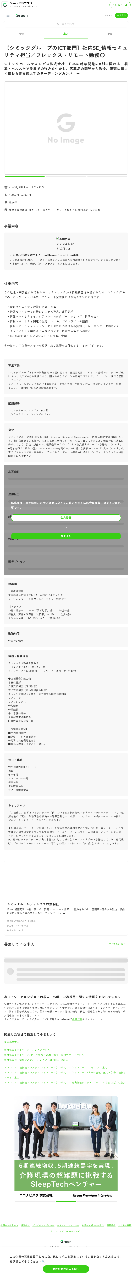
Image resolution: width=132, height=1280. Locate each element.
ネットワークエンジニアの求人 (89, 1067)
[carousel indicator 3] (107, 176)
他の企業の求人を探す (66, 1268)
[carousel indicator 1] (25, 176)
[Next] (123, 129)
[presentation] (66, 24)
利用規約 (111, 1225)
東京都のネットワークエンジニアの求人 (27, 1049)
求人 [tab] (66, 33)
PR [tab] (110, 33)
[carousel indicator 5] (107, 1201)
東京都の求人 (11, 1042)
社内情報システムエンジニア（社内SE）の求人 (99, 1082)
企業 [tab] (22, 33)
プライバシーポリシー (43, 1225)
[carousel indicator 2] (66, 176)
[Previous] (9, 129)
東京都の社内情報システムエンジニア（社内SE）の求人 (36, 1059)
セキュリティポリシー (68, 1225)
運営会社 (25, 1225)
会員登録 (121, 15)
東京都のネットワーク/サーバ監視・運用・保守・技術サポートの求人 (44, 1054)
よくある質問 (124, 1225)
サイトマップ (57, 1231)
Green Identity (74, 1231)
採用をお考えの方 (9, 1225)
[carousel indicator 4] (86, 1201)
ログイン (108, 15)
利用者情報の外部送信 (93, 1225)
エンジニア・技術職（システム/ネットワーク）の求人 (35, 1067)
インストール (120, 4)
